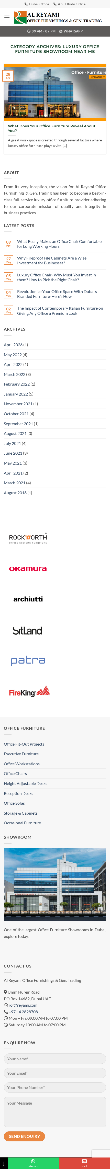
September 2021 (18, 423)
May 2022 (13, 354)
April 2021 (13, 472)
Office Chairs (15, 773)
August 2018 (15, 492)
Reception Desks (18, 793)
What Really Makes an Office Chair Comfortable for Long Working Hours (59, 244)
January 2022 (16, 393)
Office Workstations (22, 763)
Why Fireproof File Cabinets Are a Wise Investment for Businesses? (51, 260)
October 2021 (16, 413)
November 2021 (18, 403)
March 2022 (14, 374)
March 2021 (14, 482)
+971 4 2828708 (23, 1011)
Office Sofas (14, 803)
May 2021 (13, 462)
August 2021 (15, 433)
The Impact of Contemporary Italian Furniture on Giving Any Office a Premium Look (60, 310)
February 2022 (17, 383)
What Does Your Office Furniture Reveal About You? (51, 128)
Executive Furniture (21, 753)
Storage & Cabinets (21, 813)
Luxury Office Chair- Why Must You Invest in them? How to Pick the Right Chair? (56, 277)
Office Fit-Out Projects (24, 743)
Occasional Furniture (22, 822)
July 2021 (12, 443)
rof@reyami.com (23, 1005)
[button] (7, 17)
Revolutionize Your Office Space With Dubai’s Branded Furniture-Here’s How (57, 294)
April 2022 (13, 364)
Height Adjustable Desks (25, 783)
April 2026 (13, 344)
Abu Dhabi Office (71, 4)
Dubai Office (39, 4)
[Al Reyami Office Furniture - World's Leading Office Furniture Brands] (58, 17)
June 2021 (13, 453)
